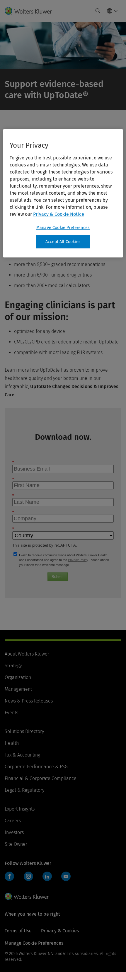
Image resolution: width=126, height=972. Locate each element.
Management (18, 689)
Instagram (28, 876)
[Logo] (31, 11)
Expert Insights (20, 809)
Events (11, 712)
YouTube (66, 876)
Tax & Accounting (22, 755)
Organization (18, 677)
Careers (13, 820)
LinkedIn (47, 876)
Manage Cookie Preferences (63, 227)
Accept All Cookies (63, 241)
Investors (14, 832)
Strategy (13, 665)
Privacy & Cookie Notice (58, 214)
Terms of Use (18, 931)
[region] (63, 193)
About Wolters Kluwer (27, 654)
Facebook (9, 876)
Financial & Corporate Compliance (40, 778)
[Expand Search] (98, 11)
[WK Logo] (27, 896)
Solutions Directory (24, 731)
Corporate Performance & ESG (36, 766)
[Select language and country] (112, 11)
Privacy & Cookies (60, 931)
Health (12, 743)
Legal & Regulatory (24, 790)
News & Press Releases (29, 701)
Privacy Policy (78, 560)
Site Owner (16, 844)
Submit (58, 577)
